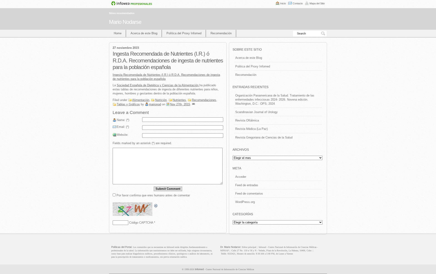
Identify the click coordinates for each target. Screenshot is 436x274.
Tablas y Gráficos (128, 104)
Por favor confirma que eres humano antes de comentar (153, 195)
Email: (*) (123, 126)
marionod (155, 104)
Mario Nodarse (125, 22)
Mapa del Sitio (317, 3)
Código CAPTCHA (141, 222)
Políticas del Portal (121, 247)
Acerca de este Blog (144, 33)
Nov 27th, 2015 (180, 104)
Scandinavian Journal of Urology (256, 112)
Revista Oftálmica (247, 120)
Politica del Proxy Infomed (252, 66)
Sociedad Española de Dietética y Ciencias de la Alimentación (158, 85)
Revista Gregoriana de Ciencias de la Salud (263, 137)
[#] (193, 104)
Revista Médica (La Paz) (251, 129)
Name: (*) (123, 120)
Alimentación (140, 100)
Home (117, 33)
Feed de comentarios (249, 193)
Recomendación (221, 33)
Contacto (298, 3)
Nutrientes (179, 100)
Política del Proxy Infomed (183, 33)
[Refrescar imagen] (156, 205)
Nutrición (161, 100)
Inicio (283, 3)
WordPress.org (245, 202)
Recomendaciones (204, 100)
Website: (122, 134)
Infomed (199, 269)
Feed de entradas (246, 185)
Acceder (240, 176)
